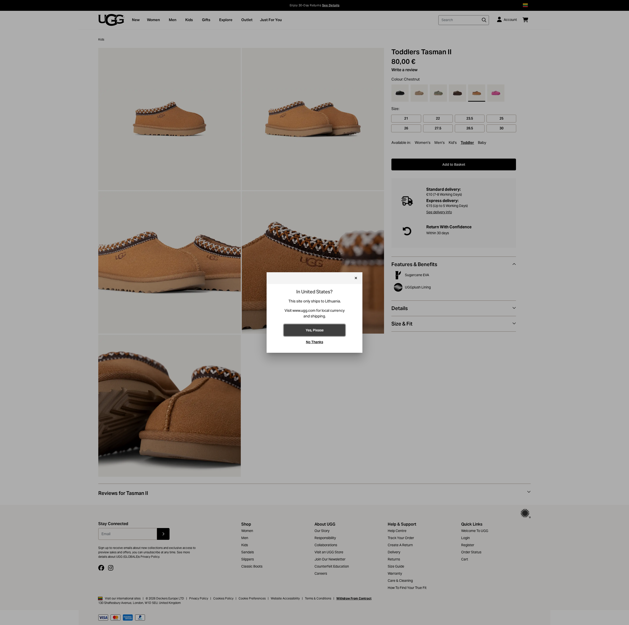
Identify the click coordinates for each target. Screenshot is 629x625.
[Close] (355, 278)
